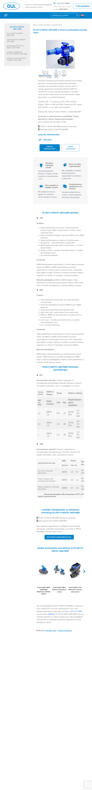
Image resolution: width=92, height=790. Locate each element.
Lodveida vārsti (57, 25)
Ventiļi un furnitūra (44, 25)
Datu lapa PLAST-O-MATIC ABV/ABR (54, 129)
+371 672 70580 (63, 3)
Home (35, 25)
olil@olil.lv (63, 9)
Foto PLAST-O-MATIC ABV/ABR (15, 34)
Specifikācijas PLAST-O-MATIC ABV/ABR (15, 47)
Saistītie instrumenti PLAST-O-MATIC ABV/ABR (16, 59)
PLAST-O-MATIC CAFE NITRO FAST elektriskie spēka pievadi (75, 589)
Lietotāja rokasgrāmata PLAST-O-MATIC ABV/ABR (17, 53)
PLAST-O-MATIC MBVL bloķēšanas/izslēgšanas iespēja (59, 589)
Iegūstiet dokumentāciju (59, 537)
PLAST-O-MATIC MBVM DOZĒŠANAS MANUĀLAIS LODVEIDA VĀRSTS (43, 591)
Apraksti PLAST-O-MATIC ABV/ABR (16, 40)
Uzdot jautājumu (82, 6)
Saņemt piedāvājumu (49, 148)
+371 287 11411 (63, 10)
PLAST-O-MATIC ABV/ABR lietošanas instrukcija (58, 126)
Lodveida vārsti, (51, 630)
